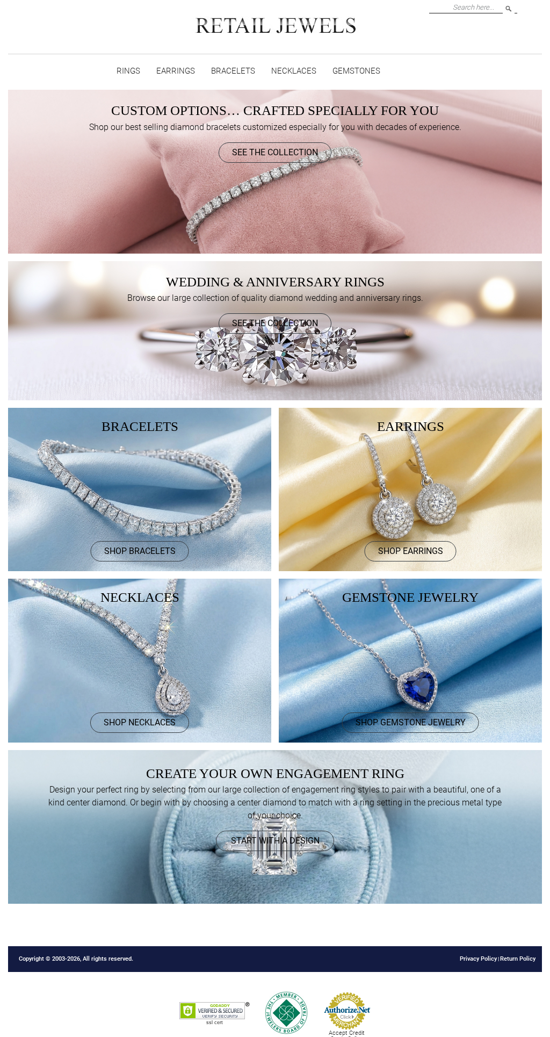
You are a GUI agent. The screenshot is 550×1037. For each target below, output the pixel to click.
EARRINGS (175, 71)
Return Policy (517, 958)
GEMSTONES (356, 71)
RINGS (128, 71)
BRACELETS (233, 71)
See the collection (275, 152)
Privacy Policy (478, 958)
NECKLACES (293, 71)
